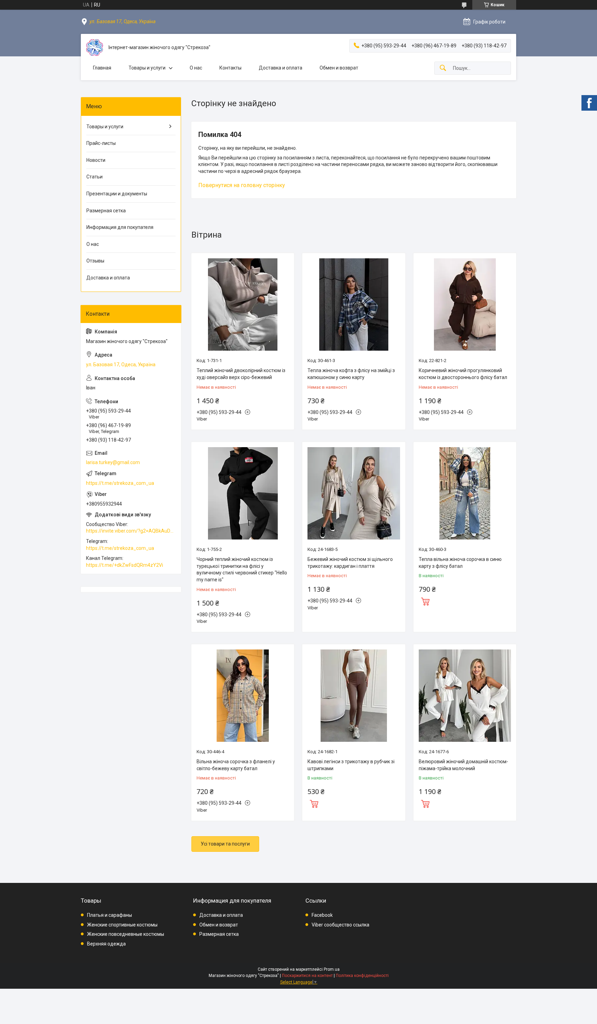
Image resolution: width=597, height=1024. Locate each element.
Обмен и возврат (339, 68)
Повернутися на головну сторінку (241, 185)
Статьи (94, 176)
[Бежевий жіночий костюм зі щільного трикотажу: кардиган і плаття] (353, 493)
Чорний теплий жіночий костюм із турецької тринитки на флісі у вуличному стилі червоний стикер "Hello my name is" (242, 569)
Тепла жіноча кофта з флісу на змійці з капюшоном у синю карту (351, 374)
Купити (425, 600)
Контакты (230, 68)
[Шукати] (443, 68)
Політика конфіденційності (362, 975)
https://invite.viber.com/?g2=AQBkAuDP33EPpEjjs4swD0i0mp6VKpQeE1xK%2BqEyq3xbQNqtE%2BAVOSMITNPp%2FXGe (131, 531)
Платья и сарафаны (109, 915)
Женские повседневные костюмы (125, 934)
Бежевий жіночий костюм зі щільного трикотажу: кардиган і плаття (350, 562)
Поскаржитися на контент (307, 975)
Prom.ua (332, 969)
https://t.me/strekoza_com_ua (120, 483)
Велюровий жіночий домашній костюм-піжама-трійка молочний (463, 765)
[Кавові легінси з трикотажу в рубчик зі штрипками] (353, 695)
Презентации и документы (116, 193)
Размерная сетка (106, 210)
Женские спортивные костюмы (122, 925)
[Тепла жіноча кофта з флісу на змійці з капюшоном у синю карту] (353, 304)
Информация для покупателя (119, 227)
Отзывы (95, 261)
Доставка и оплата (280, 68)
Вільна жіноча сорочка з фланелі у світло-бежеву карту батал (236, 765)
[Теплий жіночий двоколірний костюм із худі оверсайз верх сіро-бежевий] (243, 304)
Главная (102, 68)
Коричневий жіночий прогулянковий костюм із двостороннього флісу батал (463, 374)
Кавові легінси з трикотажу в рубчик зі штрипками (351, 765)
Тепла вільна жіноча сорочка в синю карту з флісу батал (460, 562)
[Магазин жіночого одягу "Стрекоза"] (94, 47)
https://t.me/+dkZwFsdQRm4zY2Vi (124, 565)
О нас (196, 68)
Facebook (322, 915)
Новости (95, 160)
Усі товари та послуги (225, 844)
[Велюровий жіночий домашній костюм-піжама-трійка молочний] (465, 695)
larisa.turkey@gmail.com (113, 462)
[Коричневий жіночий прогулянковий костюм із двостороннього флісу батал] (465, 304)
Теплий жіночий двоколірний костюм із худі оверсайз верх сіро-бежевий (241, 374)
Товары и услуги (147, 68)
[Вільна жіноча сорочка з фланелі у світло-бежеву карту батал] (243, 695)
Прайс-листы (101, 143)
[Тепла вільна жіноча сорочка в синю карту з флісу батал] (465, 493)
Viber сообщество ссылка (340, 925)
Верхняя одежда (106, 944)
